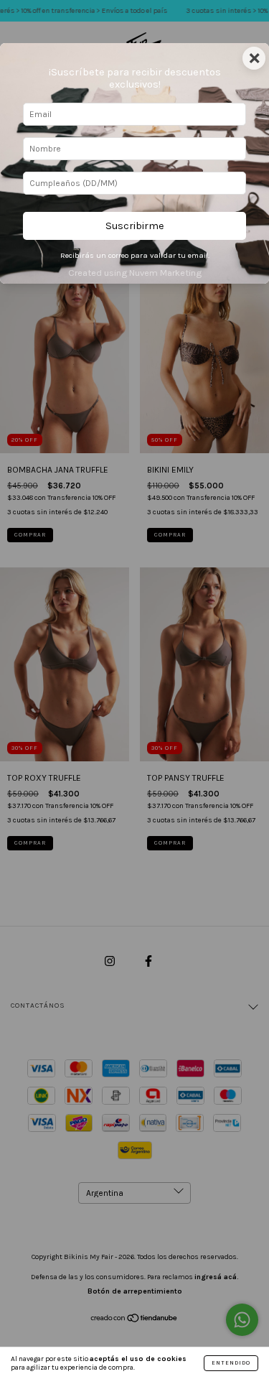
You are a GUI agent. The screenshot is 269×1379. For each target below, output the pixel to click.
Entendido (231, 1363)
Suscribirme (134, 226)
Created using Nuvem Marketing (135, 272)
